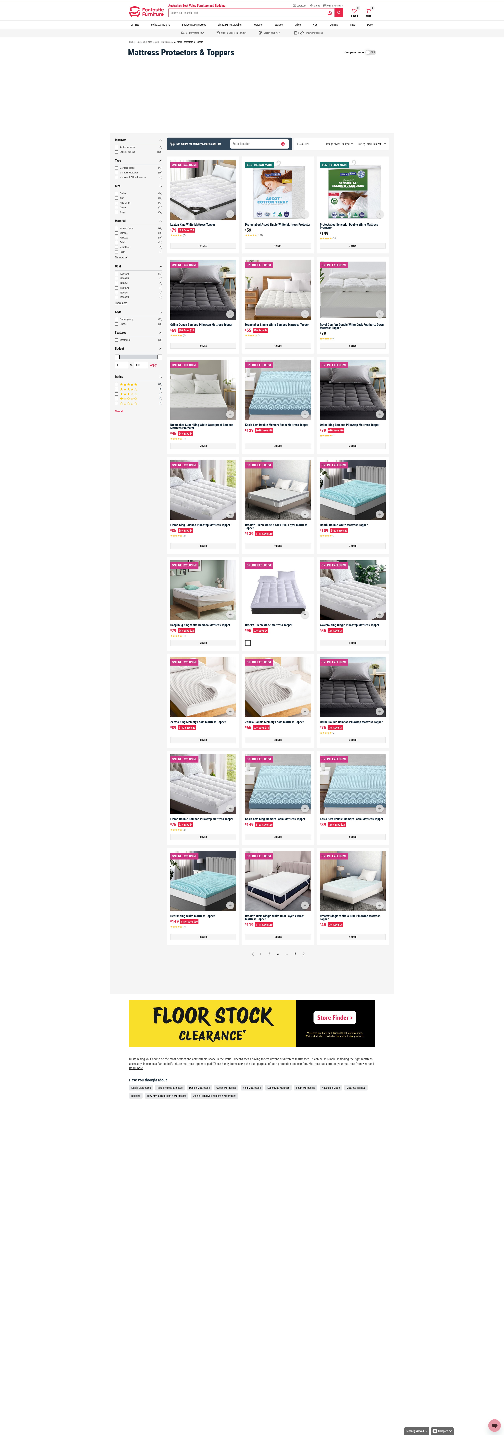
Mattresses (166, 42)
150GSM (124, 292)
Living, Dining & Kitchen (230, 24)
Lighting (334, 24)
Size (117, 186)
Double (123, 193)
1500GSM (124, 288)
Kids (315, 24)
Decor (370, 24)
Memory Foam (126, 228)
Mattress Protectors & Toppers (188, 42)
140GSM (124, 283)
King (122, 198)
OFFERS (135, 24)
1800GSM (124, 297)
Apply (153, 365)
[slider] (117, 357)
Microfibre (125, 247)
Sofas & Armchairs (160, 24)
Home (132, 42)
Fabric (123, 242)
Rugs (352, 24)
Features (120, 332)
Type (118, 160)
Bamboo (124, 233)
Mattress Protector (129, 172)
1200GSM (124, 278)
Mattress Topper (127, 168)
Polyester (124, 237)
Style (118, 312)
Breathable (125, 340)
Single (123, 212)
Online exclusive (127, 152)
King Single (125, 202)
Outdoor (258, 24)
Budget (119, 348)
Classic (123, 324)
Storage (279, 24)
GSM (118, 266)
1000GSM (124, 273)
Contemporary (126, 319)
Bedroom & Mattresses (194, 24)
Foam (122, 251)
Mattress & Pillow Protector (133, 177)
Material (120, 221)
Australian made (127, 147)
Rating (119, 377)
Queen (123, 207)
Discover (120, 140)
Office (298, 24)
